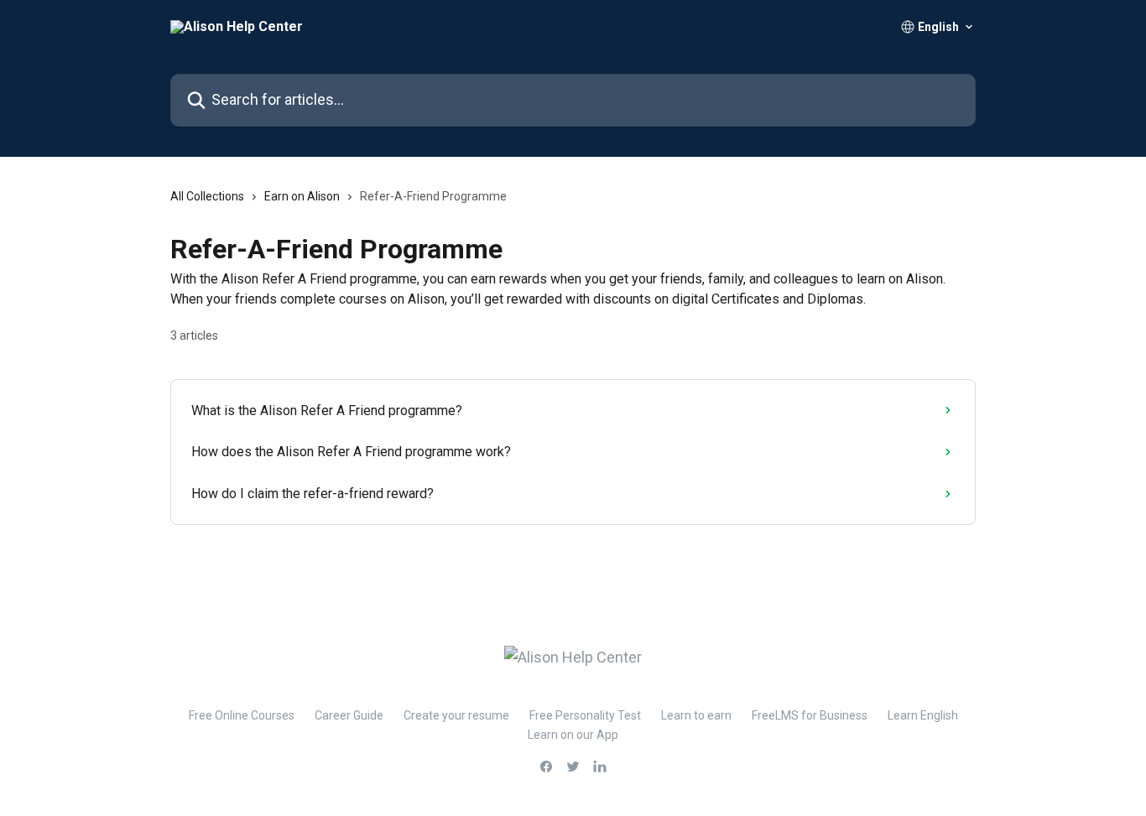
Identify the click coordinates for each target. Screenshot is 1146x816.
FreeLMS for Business (809, 715)
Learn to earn (696, 715)
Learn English (923, 715)
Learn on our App (573, 734)
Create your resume (456, 715)
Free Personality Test (585, 715)
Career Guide (349, 715)
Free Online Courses (241, 715)
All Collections (207, 196)
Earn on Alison (302, 196)
